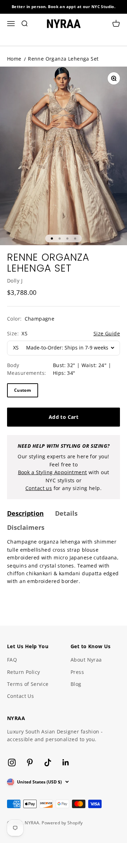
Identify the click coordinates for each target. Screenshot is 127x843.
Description (25, 513)
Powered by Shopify (62, 823)
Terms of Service (28, 684)
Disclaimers (25, 527)
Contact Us (20, 696)
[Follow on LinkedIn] (66, 762)
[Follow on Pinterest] (30, 762)
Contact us (38, 488)
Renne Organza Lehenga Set (63, 58)
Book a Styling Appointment (52, 472)
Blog (76, 684)
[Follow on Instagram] (12, 762)
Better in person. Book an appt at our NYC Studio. (64, 6)
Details (66, 513)
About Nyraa (86, 659)
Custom (22, 390)
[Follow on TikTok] (48, 762)
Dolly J (15, 280)
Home (14, 58)
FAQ (12, 659)
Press (77, 672)
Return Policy (23, 672)
